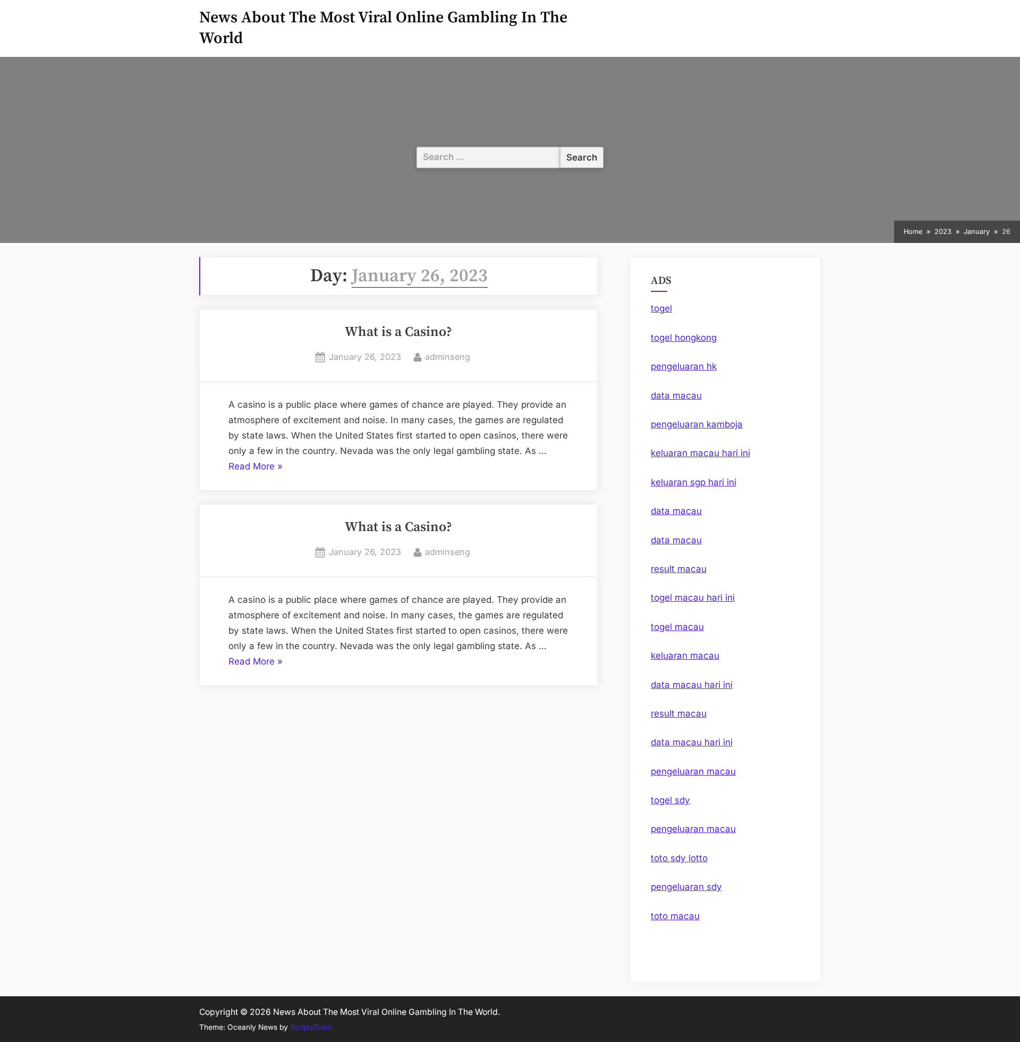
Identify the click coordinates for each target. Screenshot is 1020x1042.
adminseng (447, 356)
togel (661, 308)
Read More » (255, 467)
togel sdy (670, 800)
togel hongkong (684, 337)
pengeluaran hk (684, 366)
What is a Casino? (398, 332)
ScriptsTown (311, 1027)
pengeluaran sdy (686, 886)
